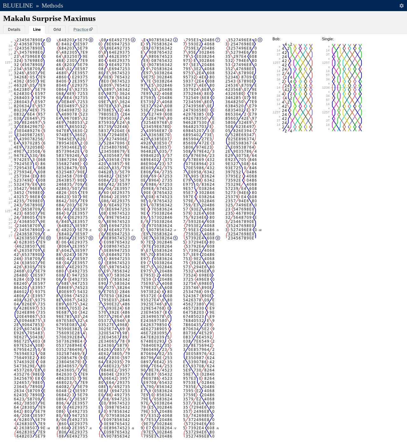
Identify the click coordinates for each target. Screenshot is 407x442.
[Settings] (401, 5)
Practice (80, 29)
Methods (52, 5)
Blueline (18, 5)
